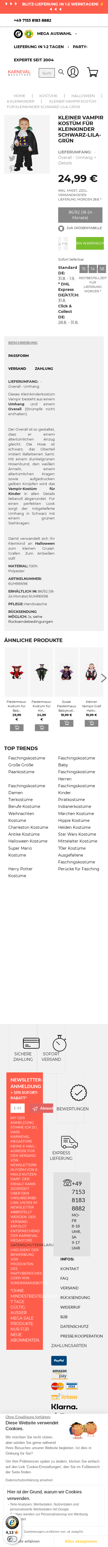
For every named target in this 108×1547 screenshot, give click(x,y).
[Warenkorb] (93, 73)
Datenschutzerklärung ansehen (29, 1480)
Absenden (46, 1108)
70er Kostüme (72, 848)
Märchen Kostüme (76, 813)
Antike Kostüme (24, 834)
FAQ (64, 1278)
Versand (69, 1288)
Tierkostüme (20, 799)
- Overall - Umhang (77, 158)
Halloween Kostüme (27, 841)
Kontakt (69, 1268)
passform (18, 356)
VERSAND (17, 369)
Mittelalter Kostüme (77, 841)
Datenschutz (74, 1326)
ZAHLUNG (44, 369)
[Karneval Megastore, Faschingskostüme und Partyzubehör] (19, 72)
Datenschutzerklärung (35, 1245)
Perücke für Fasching (78, 868)
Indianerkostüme (74, 806)
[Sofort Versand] (59, 1042)
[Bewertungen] (78, 1092)
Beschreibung (23, 343)
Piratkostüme (71, 799)
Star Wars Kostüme (77, 834)
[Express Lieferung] (69, 1141)
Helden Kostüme (74, 827)
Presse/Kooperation (81, 1336)
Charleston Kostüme (28, 827)
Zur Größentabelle (84, 228)
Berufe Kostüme (24, 806)
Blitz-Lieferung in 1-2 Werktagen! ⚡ (63, 4)
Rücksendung (75, 1297)
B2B (64, 1316)
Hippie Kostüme (73, 820)
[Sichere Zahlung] (31, 1042)
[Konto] (73, 73)
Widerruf (70, 1307)
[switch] (12, 1539)
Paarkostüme (21, 771)
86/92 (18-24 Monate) (80, 215)
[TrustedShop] (23, 33)
